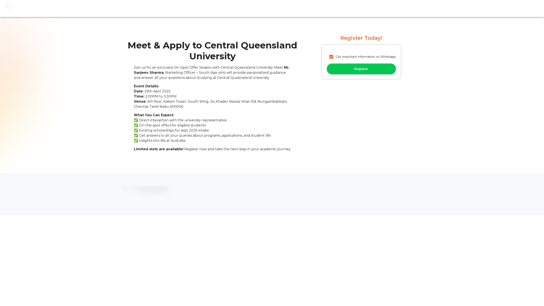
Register (361, 69)
